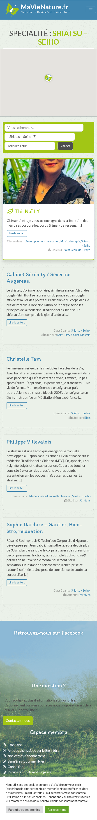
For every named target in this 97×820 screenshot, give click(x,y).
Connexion (15, 767)
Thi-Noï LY (27, 211)
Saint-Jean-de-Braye (77, 250)
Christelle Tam (24, 358)
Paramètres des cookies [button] (24, 809)
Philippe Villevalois (29, 441)
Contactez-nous (18, 720)
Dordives (84, 595)
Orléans (85, 500)
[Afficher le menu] (91, 10)
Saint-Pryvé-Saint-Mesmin (73, 335)
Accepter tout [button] (57, 809)
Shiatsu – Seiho (80, 330)
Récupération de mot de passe (29, 772)
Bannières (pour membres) (27, 761)
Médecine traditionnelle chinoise (49, 496)
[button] (48, 78)
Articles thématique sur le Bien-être (33, 750)
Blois (87, 417)
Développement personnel (41, 241)
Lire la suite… (17, 233)
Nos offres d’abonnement (26, 756)
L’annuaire (15, 745)
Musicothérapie (70, 241)
